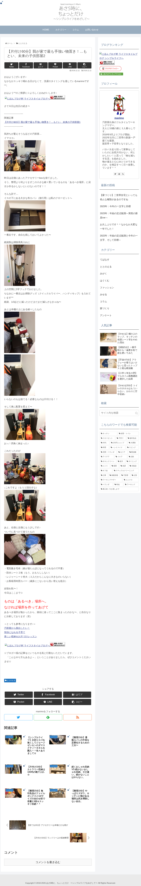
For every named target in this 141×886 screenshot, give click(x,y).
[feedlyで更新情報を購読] (48, 717)
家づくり (104, 308)
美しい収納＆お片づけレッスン (20, 636)
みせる (103, 294)
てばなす (104, 259)
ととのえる (10, 680)
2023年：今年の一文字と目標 (115, 206)
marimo (119, 118)
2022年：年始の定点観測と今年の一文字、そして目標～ (119, 237)
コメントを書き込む (48, 862)
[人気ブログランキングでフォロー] (111, 74)
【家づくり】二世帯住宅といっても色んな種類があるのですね (118, 197)
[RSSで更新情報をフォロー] (77, 717)
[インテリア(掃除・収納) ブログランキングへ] (57, 98)
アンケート (106, 315)
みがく (103, 273)
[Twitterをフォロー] (18, 717)
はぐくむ (104, 280)
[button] (136, 413)
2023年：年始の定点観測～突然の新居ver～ (119, 215)
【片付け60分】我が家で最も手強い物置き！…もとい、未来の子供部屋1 (42, 122)
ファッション (107, 287)
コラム (103, 301)
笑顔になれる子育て (14, 632)
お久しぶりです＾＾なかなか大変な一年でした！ (118, 226)
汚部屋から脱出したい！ (17, 628)
